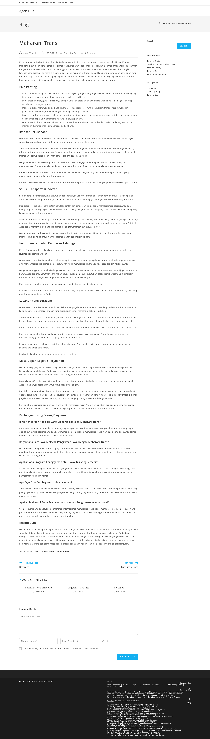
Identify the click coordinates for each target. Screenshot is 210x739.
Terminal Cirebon (154, 61)
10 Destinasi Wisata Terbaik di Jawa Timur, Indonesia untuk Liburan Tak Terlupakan (140, 716)
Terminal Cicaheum (150, 695)
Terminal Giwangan (115, 695)
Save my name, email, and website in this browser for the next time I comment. (61, 648)
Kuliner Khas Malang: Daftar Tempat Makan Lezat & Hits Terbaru (133, 732)
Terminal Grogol (133, 692)
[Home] (160, 23)
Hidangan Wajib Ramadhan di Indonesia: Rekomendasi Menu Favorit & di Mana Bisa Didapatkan (145, 730)
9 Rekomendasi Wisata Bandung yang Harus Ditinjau (128, 718)
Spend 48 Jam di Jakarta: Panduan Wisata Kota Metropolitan (130, 715)
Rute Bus (61, 2)
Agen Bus (26, 10)
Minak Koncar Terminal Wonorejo (161, 64)
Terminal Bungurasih (115, 692)
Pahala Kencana (113, 684)
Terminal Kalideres (150, 692)
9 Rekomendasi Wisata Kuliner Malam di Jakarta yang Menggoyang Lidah (136, 713)
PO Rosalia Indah (159, 684)
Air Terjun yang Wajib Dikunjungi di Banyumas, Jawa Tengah (131, 721)
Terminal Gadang (154, 67)
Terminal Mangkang (156, 697)
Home (21, 2)
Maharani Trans (184, 23)
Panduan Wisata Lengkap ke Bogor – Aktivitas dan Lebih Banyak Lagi (134, 727)
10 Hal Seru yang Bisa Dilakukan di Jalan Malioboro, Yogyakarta (132, 706)
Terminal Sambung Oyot (157, 74)
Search (150, 41)
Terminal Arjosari (175, 693)
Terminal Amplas (173, 697)
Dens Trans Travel (114, 686)
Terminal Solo (153, 71)
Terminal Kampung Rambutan (172, 692)
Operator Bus (31, 2)
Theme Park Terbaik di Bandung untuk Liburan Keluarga (129, 711)
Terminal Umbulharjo (116, 697)
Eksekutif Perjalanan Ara (38, 587)
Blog (71, 2)
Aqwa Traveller (31, 53)
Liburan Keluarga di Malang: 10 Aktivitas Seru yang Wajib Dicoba (132, 733)
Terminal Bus (47, 2)
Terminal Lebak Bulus (116, 693)
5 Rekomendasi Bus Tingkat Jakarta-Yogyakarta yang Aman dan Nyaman (136, 709)
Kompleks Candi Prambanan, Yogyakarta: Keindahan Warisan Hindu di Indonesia (139, 723)
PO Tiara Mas (144, 684)
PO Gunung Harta (175, 684)
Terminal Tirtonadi (132, 695)
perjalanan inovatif (47, 551)
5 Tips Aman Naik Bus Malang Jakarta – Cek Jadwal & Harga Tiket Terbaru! (136, 735)
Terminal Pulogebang (136, 693)
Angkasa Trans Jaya (78, 587)
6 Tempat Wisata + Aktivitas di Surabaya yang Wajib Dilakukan (131, 704)
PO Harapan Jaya (154, 91)
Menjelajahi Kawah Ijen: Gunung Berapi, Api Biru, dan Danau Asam (133, 720)
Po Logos (119, 587)
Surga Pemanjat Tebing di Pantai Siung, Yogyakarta (127, 725)
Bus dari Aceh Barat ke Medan (127, 701)
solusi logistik (63, 551)
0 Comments (91, 53)
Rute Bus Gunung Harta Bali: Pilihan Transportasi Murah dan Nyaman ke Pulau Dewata (141, 728)
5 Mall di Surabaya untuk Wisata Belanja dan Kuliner (127, 708)
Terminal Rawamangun (156, 693)
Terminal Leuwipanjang (136, 697)
